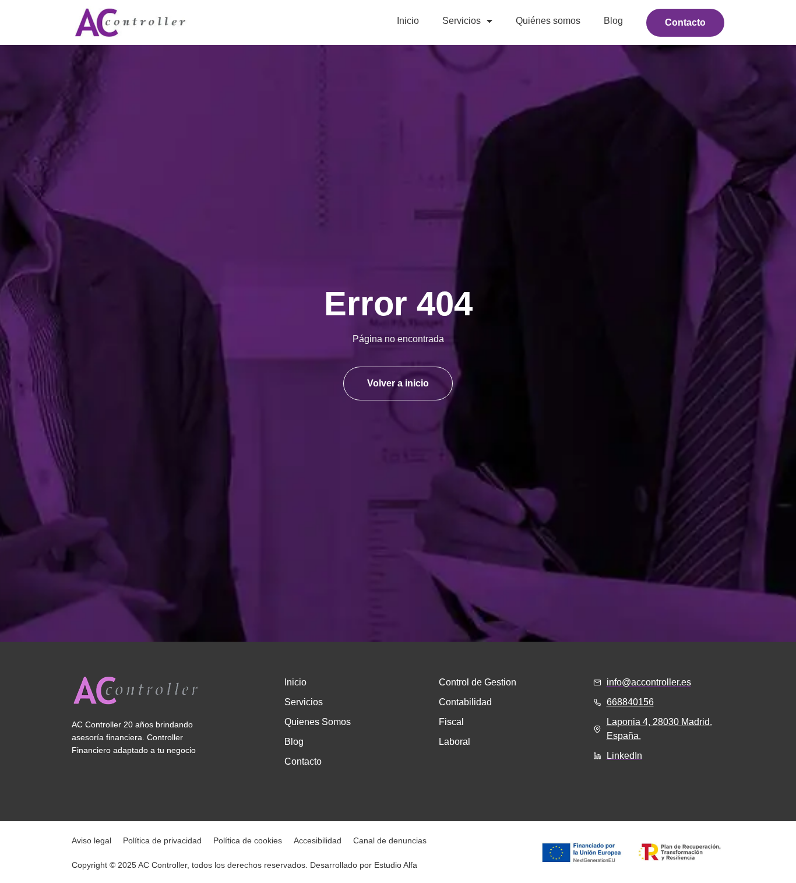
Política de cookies (247, 840)
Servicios (461, 21)
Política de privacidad (162, 840)
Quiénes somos (548, 21)
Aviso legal (91, 840)
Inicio (408, 21)
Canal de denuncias (390, 840)
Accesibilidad (317, 840)
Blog (613, 21)
